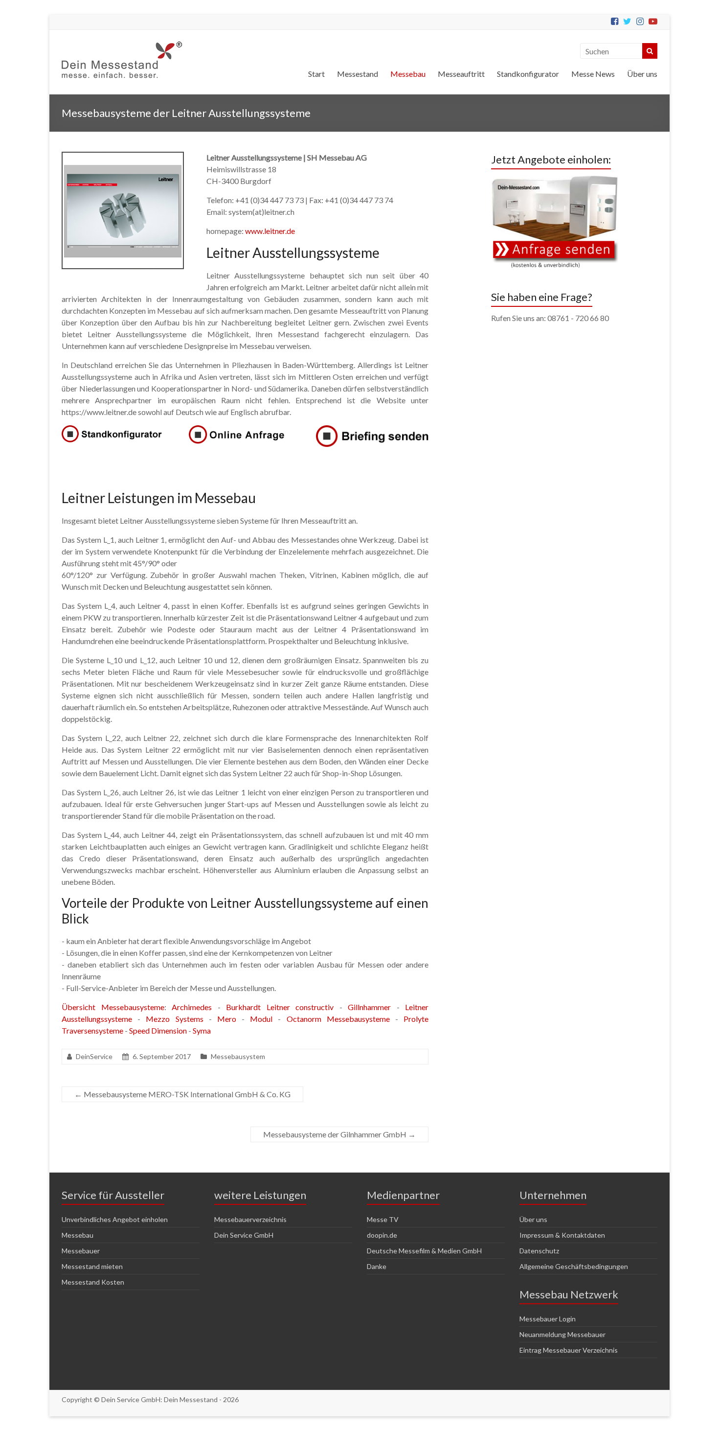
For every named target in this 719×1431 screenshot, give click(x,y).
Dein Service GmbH (243, 1235)
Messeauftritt (461, 73)
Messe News (593, 73)
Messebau (408, 73)
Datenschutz (539, 1250)
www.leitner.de (270, 230)
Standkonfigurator (528, 73)
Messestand (357, 73)
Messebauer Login (547, 1319)
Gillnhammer (369, 1007)
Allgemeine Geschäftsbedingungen (573, 1266)
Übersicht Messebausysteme (113, 1007)
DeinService (94, 1056)
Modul (261, 1018)
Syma (202, 1030)
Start (316, 73)
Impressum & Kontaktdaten (562, 1235)
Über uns (642, 73)
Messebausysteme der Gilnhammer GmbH (339, 1134)
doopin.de (382, 1235)
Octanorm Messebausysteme (338, 1018)
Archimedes (192, 1007)
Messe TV (383, 1219)
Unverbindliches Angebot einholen (115, 1219)
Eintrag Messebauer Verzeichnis (568, 1350)
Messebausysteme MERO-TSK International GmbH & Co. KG (182, 1094)
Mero (226, 1018)
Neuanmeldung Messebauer (562, 1334)
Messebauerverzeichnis (250, 1219)
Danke (376, 1266)
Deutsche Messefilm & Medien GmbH (424, 1250)
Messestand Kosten (93, 1282)
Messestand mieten (92, 1266)
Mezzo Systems (174, 1018)
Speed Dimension (158, 1030)
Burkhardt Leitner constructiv (280, 1007)
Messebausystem (238, 1056)
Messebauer (81, 1250)
